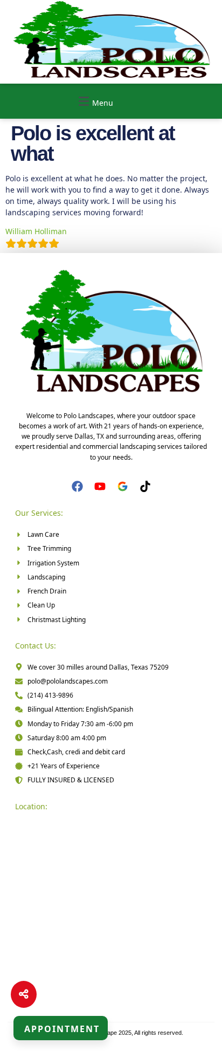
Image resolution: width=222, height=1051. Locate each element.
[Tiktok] (145, 486)
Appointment (62, 1029)
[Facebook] (77, 486)
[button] (94, 101)
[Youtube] (100, 486)
